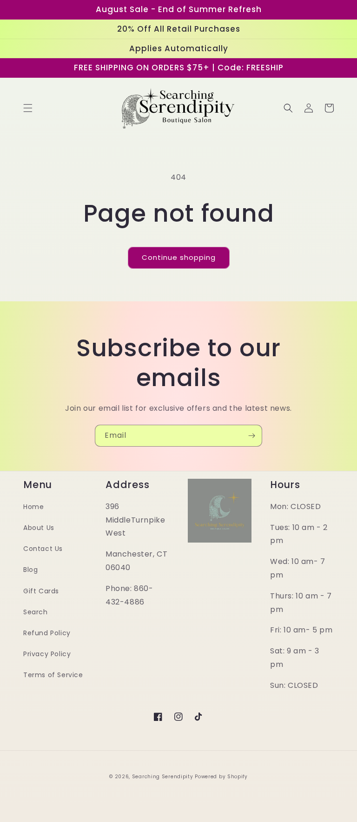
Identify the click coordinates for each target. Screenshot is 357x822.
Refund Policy (47, 633)
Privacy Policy (47, 654)
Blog (30, 569)
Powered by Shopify (221, 776)
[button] (28, 108)
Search (35, 612)
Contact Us (43, 548)
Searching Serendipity (162, 776)
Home (33, 506)
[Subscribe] (251, 436)
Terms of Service (53, 674)
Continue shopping (179, 257)
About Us (38, 527)
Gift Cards (41, 591)
